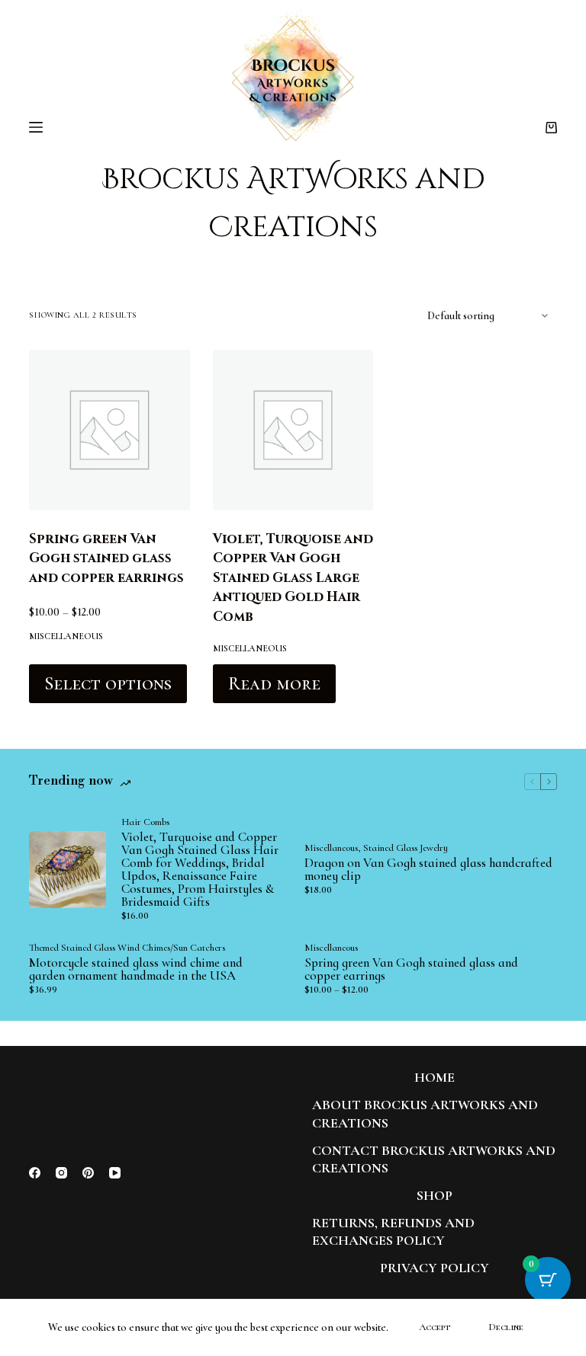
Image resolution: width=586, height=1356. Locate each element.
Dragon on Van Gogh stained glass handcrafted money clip (428, 869)
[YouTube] (115, 1173)
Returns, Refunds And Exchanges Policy (393, 1231)
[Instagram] (61, 1173)
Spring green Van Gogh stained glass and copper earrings (106, 558)
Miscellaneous (66, 636)
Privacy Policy (434, 1267)
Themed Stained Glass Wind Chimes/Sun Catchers (127, 948)
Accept (434, 1327)
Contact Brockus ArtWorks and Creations (433, 1159)
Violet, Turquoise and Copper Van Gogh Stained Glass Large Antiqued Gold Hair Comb (293, 577)
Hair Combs (145, 822)
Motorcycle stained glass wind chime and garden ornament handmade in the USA (136, 969)
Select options (108, 683)
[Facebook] (34, 1173)
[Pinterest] (88, 1173)
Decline (505, 1327)
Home (434, 1077)
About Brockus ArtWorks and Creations (425, 1113)
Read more (274, 683)
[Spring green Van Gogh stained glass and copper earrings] (109, 430)
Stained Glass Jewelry (405, 848)
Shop (434, 1195)
